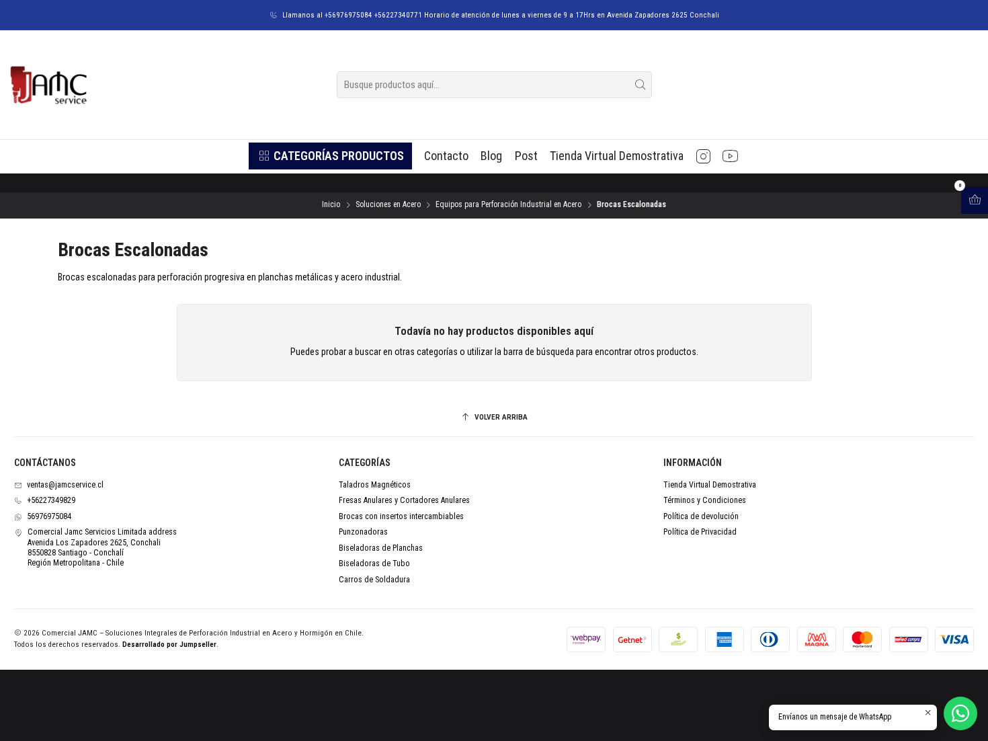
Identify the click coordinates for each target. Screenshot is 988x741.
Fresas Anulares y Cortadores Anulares (404, 500)
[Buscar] (640, 84)
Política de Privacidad (700, 532)
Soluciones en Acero (388, 205)
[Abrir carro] (974, 200)
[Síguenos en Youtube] (730, 156)
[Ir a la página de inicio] (47, 84)
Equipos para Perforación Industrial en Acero (508, 205)
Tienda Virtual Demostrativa (709, 485)
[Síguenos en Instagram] (703, 156)
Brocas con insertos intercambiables (401, 516)
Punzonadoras (363, 532)
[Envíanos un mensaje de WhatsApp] (960, 713)
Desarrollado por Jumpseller (169, 644)
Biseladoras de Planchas (381, 548)
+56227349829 (51, 500)
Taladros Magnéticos (375, 485)
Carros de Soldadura (374, 579)
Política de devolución (701, 516)
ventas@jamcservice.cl (65, 485)
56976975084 (49, 516)
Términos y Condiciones (704, 500)
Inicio (331, 205)
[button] (330, 156)
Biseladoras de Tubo (374, 563)
